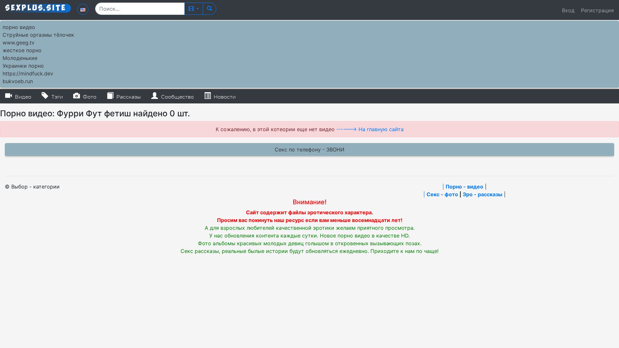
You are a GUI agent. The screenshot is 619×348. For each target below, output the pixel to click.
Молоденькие (20, 58)
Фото (88, 97)
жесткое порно (22, 50)
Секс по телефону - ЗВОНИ (309, 149)
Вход (568, 10)
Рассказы (128, 97)
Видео (22, 97)
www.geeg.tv (18, 42)
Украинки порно (23, 66)
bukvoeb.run (18, 81)
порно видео (19, 27)
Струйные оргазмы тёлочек (38, 35)
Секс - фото (442, 194)
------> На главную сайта (370, 129)
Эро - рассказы (482, 194)
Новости (224, 97)
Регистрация (597, 10)
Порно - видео (464, 186)
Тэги (56, 97)
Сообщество (176, 97)
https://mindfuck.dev (28, 73)
